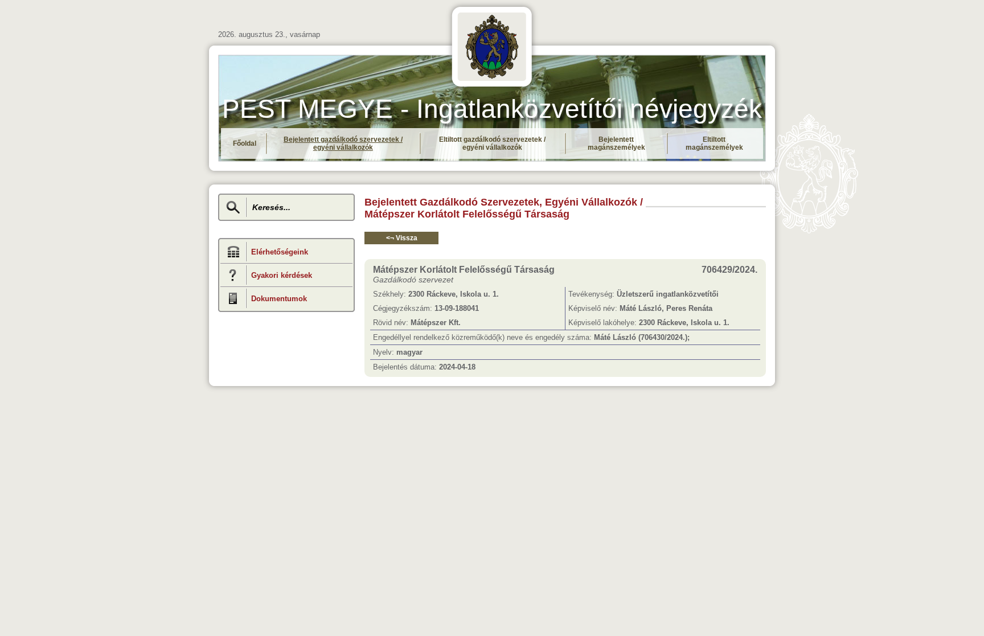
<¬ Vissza (401, 238)
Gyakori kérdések (281, 275)
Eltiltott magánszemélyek (714, 143)
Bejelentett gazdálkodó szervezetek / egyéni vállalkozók (343, 143)
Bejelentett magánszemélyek (616, 143)
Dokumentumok (279, 298)
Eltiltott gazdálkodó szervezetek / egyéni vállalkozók (492, 143)
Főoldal (244, 143)
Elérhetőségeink (279, 252)
